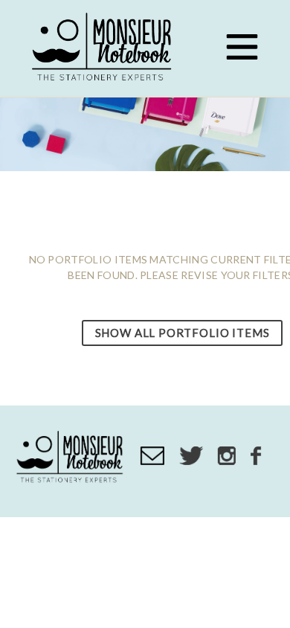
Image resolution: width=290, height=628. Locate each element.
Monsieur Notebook (104, 48)
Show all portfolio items (182, 332)
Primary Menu (241, 46)
